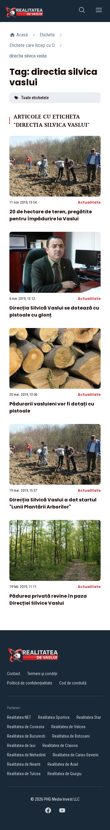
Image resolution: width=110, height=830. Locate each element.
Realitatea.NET (19, 717)
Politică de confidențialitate (29, 683)
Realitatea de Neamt (23, 764)
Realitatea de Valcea (68, 726)
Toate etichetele (35, 97)
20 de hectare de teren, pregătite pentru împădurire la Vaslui (50, 215)
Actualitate (89, 202)
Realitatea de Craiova (60, 745)
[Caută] (82, 11)
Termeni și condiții (42, 673)
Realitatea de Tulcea (23, 773)
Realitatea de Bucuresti (26, 736)
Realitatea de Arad (63, 764)
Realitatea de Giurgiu (65, 773)
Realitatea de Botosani (71, 736)
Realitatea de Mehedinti (26, 755)
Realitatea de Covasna (25, 726)
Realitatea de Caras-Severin (76, 755)
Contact (13, 673)
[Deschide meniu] (98, 11)
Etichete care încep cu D (32, 45)
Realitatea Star (89, 717)
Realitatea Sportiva (54, 717)
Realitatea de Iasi (21, 745)
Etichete (47, 35)
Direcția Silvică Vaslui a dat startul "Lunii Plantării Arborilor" (53, 503)
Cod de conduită (73, 683)
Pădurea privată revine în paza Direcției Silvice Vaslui (48, 599)
